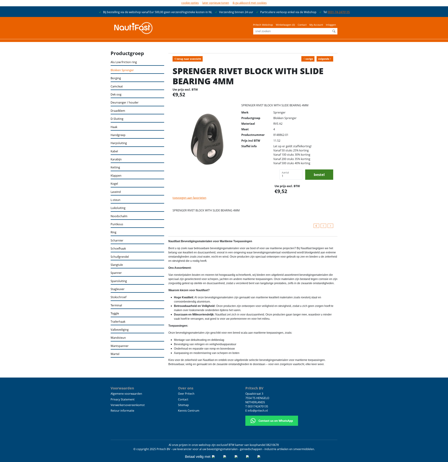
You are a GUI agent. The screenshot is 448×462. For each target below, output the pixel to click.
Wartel (115, 354)
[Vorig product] (323, 226)
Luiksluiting (118, 208)
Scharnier (117, 240)
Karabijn (116, 159)
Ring (113, 232)
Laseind (116, 192)
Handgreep (118, 135)
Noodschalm (119, 216)
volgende (323, 59)
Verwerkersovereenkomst (128, 405)
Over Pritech (186, 394)
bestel (319, 174)
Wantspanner (120, 346)
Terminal (116, 305)
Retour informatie (122, 411)
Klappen (116, 175)
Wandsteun (118, 337)
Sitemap (183, 405)
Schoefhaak (118, 248)
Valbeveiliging (120, 329)
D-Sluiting (117, 118)
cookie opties (190, 3)
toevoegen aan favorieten (189, 198)
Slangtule (117, 264)
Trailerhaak (118, 321)
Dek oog (116, 94)
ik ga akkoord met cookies (250, 3)
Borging (116, 78)
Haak (114, 127)
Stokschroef (118, 297)
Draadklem (118, 110)
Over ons (185, 388)
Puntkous (117, 224)
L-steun (115, 200)
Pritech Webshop (263, 24)
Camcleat (117, 86)
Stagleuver (118, 289)
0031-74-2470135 (339, 12)
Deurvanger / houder (125, 102)
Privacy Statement (123, 399)
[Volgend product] (330, 226)
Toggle (115, 313)
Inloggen (331, 24)
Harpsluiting (119, 143)
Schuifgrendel (120, 256)
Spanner (116, 273)
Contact (302, 24)
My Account (316, 24)
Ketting (115, 167)
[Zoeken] (333, 31)
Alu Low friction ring (124, 62)
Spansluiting (119, 281)
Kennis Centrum (188, 411)
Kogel (114, 183)
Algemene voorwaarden (126, 394)
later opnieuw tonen (215, 3)
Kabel (114, 151)
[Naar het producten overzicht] (316, 226)
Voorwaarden (122, 388)
